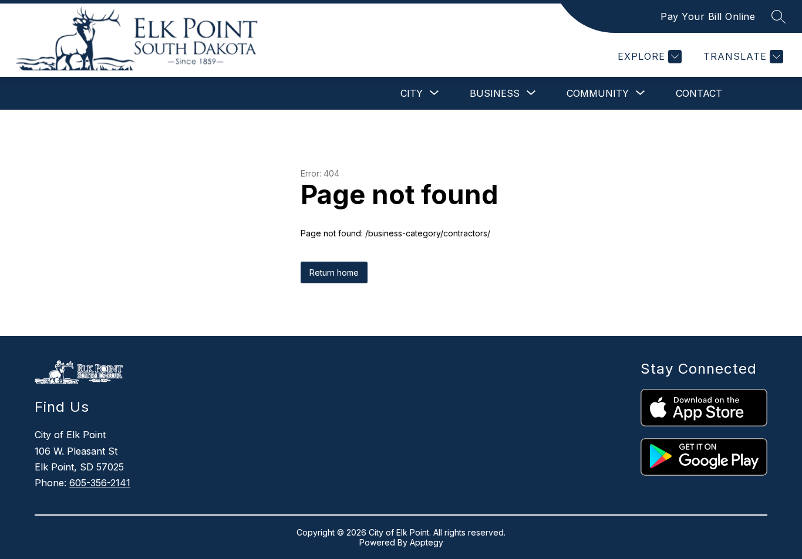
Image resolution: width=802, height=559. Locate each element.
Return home (334, 272)
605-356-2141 (99, 483)
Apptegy (426, 542)
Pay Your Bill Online (708, 16)
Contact (699, 93)
